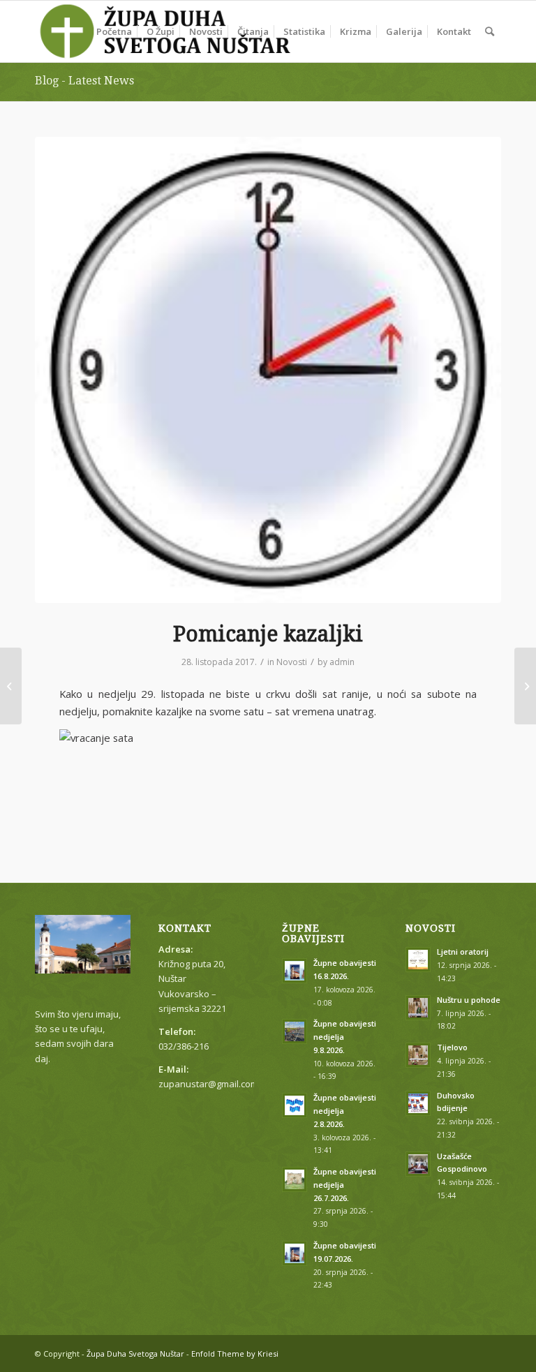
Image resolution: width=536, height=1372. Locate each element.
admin (342, 662)
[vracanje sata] (268, 370)
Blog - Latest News (84, 80)
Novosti (291, 662)
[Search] (489, 31)
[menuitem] (114, 31)
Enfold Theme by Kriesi (234, 1353)
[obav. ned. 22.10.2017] (11, 686)
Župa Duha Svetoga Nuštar (135, 1353)
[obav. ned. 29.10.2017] (525, 686)
